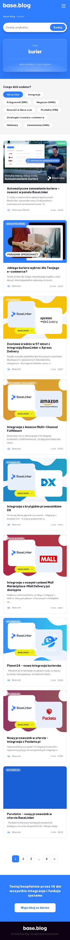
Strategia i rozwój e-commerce (25, 117)
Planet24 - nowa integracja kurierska (34, 665)
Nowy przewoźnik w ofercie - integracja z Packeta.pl (27, 739)
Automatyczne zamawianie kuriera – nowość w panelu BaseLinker (33, 190)
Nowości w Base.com (19, 109)
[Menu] (63, 6)
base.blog (9, 16)
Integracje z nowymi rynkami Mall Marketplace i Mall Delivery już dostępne (30, 586)
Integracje (34, 94)
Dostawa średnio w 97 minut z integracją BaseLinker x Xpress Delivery (29, 347)
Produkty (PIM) (49, 109)
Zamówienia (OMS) (38, 125)
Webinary (12, 125)
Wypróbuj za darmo (35, 907)
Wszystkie (13, 94)
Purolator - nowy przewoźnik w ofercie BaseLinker (29, 816)
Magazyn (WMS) (46, 102)
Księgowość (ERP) (17, 102)
